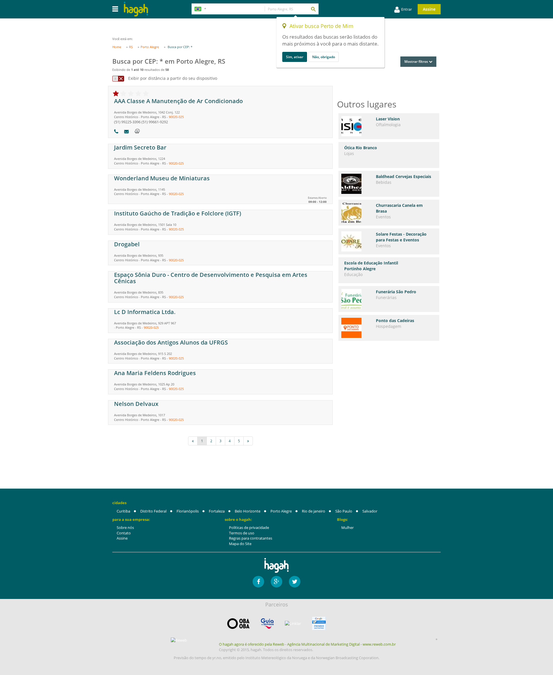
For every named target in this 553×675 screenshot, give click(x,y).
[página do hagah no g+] (276, 581)
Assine (429, 9)
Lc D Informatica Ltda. (145, 312)
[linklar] (293, 623)
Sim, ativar (294, 56)
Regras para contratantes (250, 538)
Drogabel (127, 244)
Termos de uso (241, 533)
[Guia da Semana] (267, 623)
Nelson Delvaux (136, 404)
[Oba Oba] (238, 623)
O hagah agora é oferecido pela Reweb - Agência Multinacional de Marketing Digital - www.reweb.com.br (307, 644)
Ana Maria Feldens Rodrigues (155, 373)
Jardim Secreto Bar (140, 147)
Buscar (313, 8)
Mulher (347, 527)
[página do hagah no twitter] (294, 581)
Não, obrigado (323, 56)
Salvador (369, 511)
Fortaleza (217, 511)
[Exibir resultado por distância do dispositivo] (118, 79)
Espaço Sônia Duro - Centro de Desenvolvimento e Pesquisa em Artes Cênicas (210, 278)
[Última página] (248, 440)
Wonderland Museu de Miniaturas (162, 178)
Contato (124, 533)
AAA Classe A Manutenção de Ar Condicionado (178, 101)
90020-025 (176, 117)
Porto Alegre (281, 511)
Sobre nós (125, 527)
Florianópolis (188, 511)
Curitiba (123, 511)
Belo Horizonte (247, 511)
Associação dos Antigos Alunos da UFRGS (171, 342)
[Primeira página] (193, 440)
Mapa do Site (240, 543)
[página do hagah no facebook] (258, 581)
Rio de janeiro (313, 511)
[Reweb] (179, 640)
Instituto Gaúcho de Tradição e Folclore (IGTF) (177, 213)
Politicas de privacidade (249, 527)
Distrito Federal (153, 511)
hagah (136, 9)
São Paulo (343, 511)
